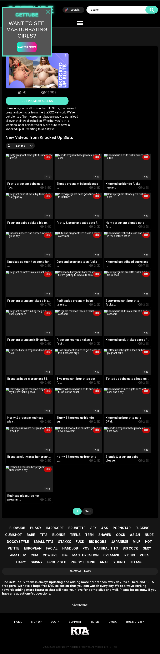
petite (13, 548)
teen (89, 535)
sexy (147, 548)
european (32, 548)
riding (129, 555)
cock (120, 535)
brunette (76, 528)
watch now (27, 47)
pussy (35, 528)
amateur (18, 555)
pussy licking (83, 562)
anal (104, 562)
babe (31, 535)
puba (144, 555)
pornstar (122, 528)
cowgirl (50, 555)
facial (52, 548)
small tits (43, 542)
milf (136, 542)
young (119, 562)
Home (18, 621)
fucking (142, 528)
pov (85, 548)
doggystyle (18, 542)
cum (34, 555)
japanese (119, 542)
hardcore (55, 528)
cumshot (13, 535)
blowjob (17, 528)
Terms (95, 621)
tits (44, 535)
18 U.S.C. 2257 (135, 621)
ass (104, 528)
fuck (80, 542)
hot (148, 542)
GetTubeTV (62, 646)
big (65, 555)
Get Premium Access (37, 101)
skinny (36, 562)
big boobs (97, 542)
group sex (56, 562)
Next (88, 511)
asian (135, 535)
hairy (21, 562)
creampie (111, 555)
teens (75, 535)
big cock (130, 548)
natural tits (106, 548)
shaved (104, 535)
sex (93, 528)
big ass (136, 562)
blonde (58, 535)
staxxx (64, 542)
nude (149, 535)
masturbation (85, 555)
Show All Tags (80, 571)
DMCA (113, 621)
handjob (70, 548)
